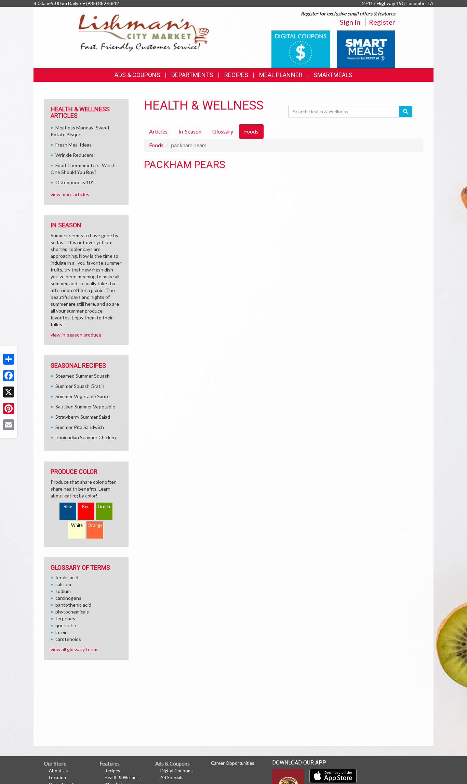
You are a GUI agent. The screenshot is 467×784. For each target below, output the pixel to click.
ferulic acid (66, 577)
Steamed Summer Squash (82, 376)
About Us (58, 770)
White (77, 525)
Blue (68, 506)
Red (86, 506)
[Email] (8, 425)
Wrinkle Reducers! (75, 155)
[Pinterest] (8, 408)
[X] (8, 392)
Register (382, 22)
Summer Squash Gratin (79, 386)
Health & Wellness (123, 777)
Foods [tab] (251, 131)
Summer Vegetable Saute (82, 396)
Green (104, 506)
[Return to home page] (144, 33)
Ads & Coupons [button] (137, 74)
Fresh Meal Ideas (73, 145)
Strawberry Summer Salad (82, 417)
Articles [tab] (158, 131)
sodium (63, 591)
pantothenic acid (73, 605)
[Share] (8, 359)
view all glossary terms (74, 649)
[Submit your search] (405, 111)
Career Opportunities (232, 763)
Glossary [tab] (222, 131)
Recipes (236, 74)
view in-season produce (76, 335)
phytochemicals (72, 612)
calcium (63, 584)
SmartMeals (332, 74)
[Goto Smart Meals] (366, 48)
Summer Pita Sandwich (79, 427)
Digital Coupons (176, 770)
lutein (61, 632)
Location (57, 777)
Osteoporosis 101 (74, 182)
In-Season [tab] (189, 131)
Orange (95, 525)
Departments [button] (192, 74)
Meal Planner (281, 74)
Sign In (350, 22)
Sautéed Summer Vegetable (85, 406)
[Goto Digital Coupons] (300, 48)
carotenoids (68, 639)
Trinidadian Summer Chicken (85, 437)
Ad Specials (171, 777)
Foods (156, 145)
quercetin (65, 625)
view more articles (70, 194)
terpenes (65, 618)
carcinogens (68, 598)
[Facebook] (8, 375)
